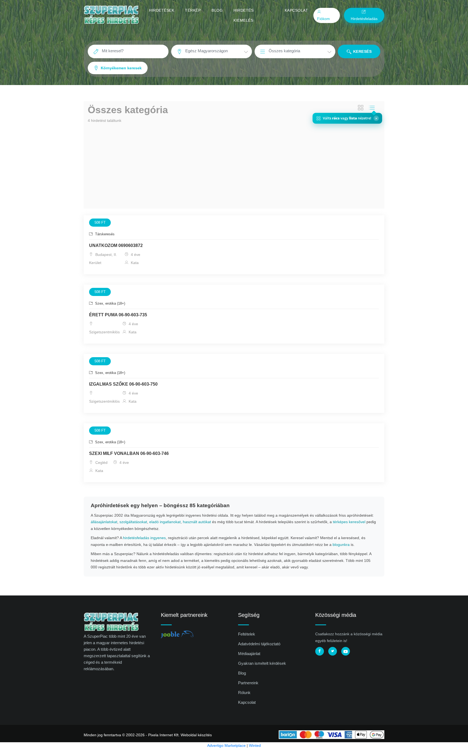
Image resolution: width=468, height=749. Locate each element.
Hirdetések (161, 10)
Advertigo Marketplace (226, 745)
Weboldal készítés (196, 735)
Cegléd (101, 462)
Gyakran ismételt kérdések (262, 663)
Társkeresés (104, 234)
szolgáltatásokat (133, 522)
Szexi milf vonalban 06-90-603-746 (129, 453)
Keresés (362, 51)
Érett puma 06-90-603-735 (118, 314)
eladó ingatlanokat (165, 522)
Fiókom (323, 19)
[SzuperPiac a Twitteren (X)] (332, 651)
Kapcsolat (296, 10)
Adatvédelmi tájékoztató (259, 643)
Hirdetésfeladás (364, 19)
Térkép (193, 10)
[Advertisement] (234, 165)
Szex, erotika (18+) (109, 303)
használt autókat (197, 522)
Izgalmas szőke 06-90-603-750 (123, 384)
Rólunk (244, 692)
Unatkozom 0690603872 (116, 245)
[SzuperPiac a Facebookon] (319, 651)
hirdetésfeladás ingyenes (144, 538)
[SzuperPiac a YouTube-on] (345, 651)
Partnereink (248, 682)
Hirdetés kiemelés (243, 15)
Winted (255, 745)
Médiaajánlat (249, 653)
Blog (217, 10)
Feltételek (246, 634)
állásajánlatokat (104, 522)
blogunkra (341, 544)
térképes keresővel (349, 522)
